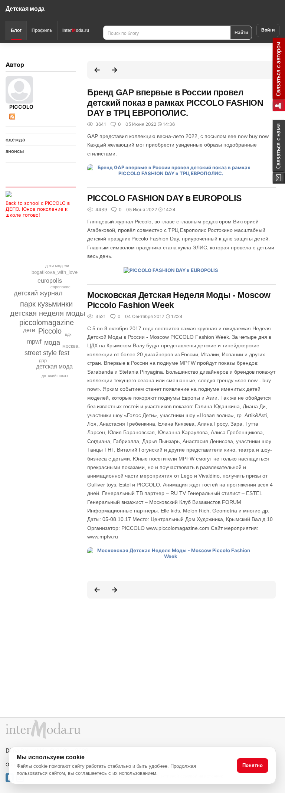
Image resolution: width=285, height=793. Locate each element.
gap (43, 360)
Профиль (42, 30)
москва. (71, 346)
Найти (241, 32)
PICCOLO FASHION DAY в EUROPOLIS (164, 198)
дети (29, 330)
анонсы (15, 151)
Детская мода (25, 9)
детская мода (54, 366)
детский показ (55, 375)
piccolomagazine (46, 322)
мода (52, 342)
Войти (268, 30)
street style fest (46, 353)
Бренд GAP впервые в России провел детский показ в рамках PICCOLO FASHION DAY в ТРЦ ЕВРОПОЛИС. (175, 103)
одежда (15, 139)
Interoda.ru (75, 30)
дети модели (57, 265)
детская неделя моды (47, 313)
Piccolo (50, 331)
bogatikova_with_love (55, 272)
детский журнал (38, 293)
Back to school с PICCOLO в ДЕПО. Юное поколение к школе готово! (38, 209)
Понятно (252, 765)
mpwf (34, 341)
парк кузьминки (46, 304)
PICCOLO (21, 107)
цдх (68, 334)
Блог (16, 30)
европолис (60, 287)
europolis (49, 281)
